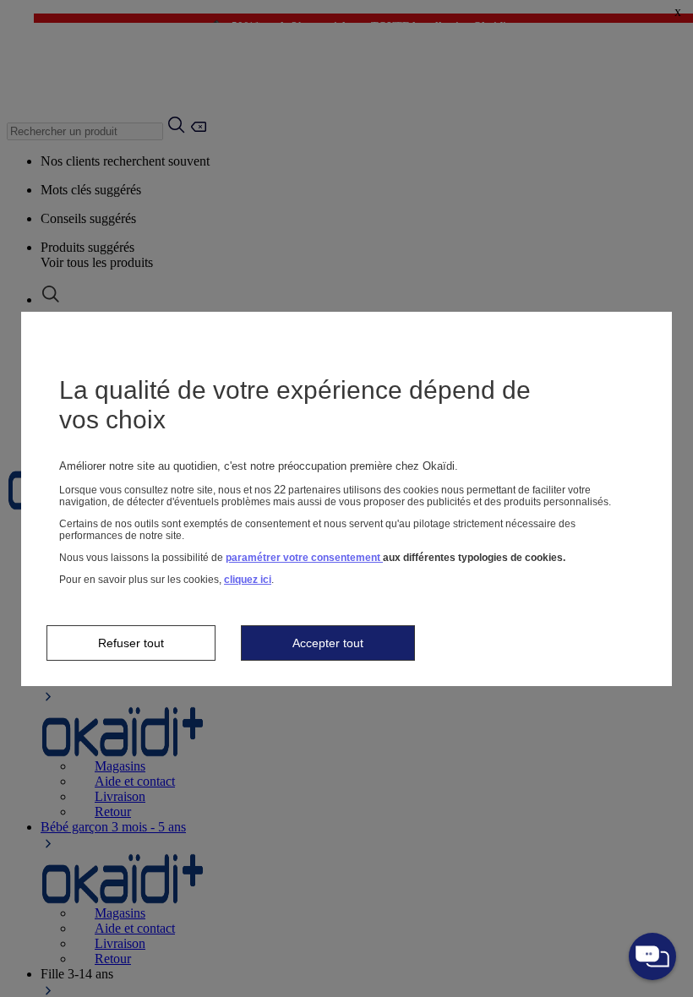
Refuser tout (131, 643)
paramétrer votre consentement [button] (304, 558)
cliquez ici (247, 580)
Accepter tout (327, 643)
